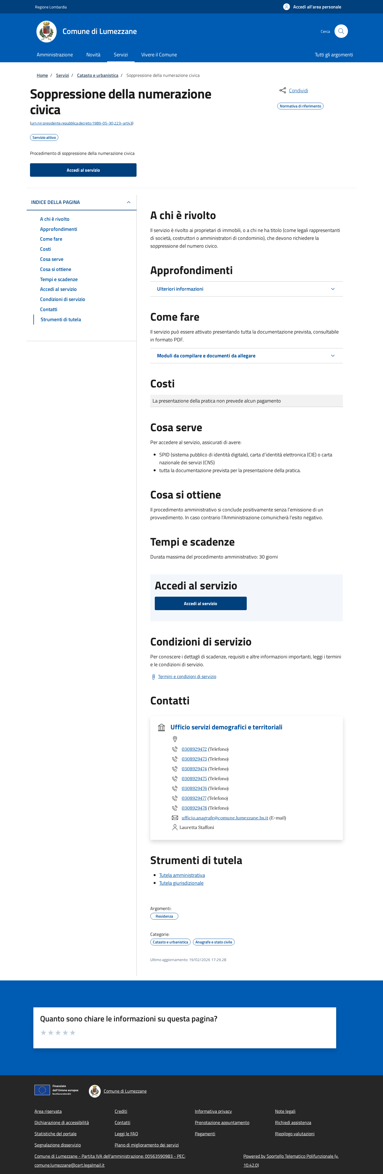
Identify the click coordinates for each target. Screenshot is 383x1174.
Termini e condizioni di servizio (187, 676)
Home (42, 75)
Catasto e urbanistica (97, 75)
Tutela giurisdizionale (181, 883)
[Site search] (341, 31)
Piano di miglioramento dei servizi (147, 1144)
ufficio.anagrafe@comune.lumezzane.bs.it (225, 818)
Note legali (285, 1111)
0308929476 (194, 788)
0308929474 (194, 768)
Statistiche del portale (55, 1133)
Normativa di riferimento (300, 105)
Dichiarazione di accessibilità (61, 1122)
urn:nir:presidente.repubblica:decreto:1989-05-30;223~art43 (81, 123)
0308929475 (194, 778)
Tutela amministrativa (182, 875)
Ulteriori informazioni (180, 289)
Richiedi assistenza (293, 1122)
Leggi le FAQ (126, 1133)
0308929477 (194, 798)
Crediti (121, 1111)
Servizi (62, 75)
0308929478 (194, 808)
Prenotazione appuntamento (222, 1122)
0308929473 (194, 759)
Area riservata (48, 1111)
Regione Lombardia (51, 7)
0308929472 (194, 749)
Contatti (122, 1122)
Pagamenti (205, 1133)
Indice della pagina (55, 202)
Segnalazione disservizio (57, 1144)
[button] (312, 6)
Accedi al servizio (83, 170)
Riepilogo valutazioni (295, 1133)
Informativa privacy (213, 1111)
